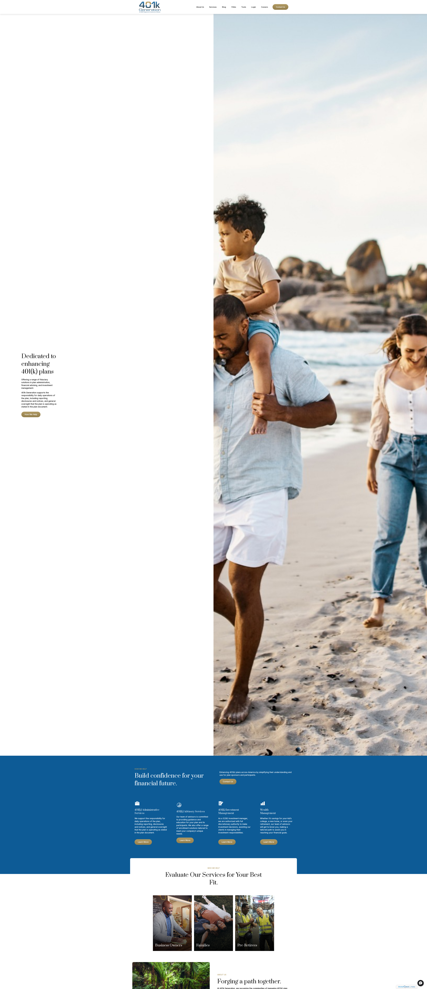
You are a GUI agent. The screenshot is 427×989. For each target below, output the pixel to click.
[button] (200, 7)
